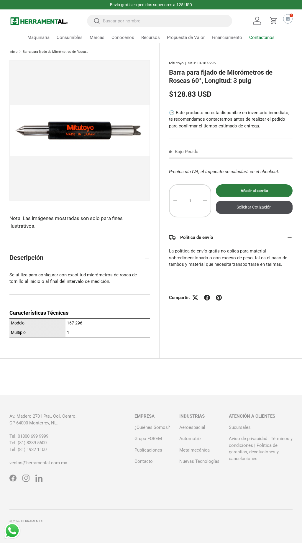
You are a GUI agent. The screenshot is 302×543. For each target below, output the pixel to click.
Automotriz (190, 438)
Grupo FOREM (148, 438)
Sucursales (240, 427)
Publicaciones (148, 450)
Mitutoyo (176, 63)
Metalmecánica (194, 450)
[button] (273, 20)
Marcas (97, 37)
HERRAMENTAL (32, 521)
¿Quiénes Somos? (152, 427)
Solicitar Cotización (254, 207)
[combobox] (159, 21)
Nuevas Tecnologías (199, 461)
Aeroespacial (192, 427)
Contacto (143, 461)
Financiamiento (227, 37)
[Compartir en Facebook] (207, 298)
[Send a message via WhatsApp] (12, 530)
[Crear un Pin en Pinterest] (219, 298)
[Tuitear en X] (195, 298)
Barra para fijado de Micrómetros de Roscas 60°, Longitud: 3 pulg (56, 51)
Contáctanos (262, 37)
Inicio (13, 51)
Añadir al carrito (254, 190)
